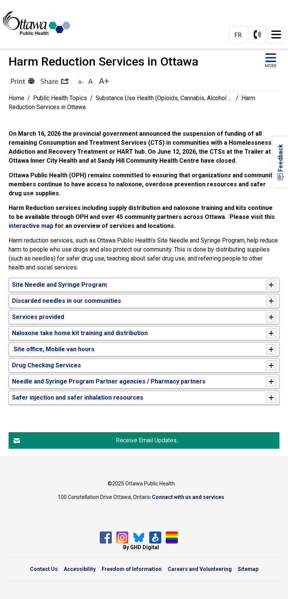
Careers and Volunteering (200, 569)
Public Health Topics (60, 98)
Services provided (38, 316)
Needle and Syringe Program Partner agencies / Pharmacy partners (109, 381)
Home (16, 98)
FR (238, 35)
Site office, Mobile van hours (54, 349)
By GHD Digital (141, 547)
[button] (22, 81)
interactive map (31, 225)
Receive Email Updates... (148, 440)
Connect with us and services (188, 497)
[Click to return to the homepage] (39, 22)
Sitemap (248, 569)
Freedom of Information (132, 569)
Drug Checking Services (46, 365)
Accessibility (80, 569)
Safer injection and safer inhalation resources (77, 397)
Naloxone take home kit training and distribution (80, 333)
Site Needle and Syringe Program (59, 284)
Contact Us (44, 569)
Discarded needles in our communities (66, 300)
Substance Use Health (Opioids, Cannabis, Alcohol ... (164, 98)
